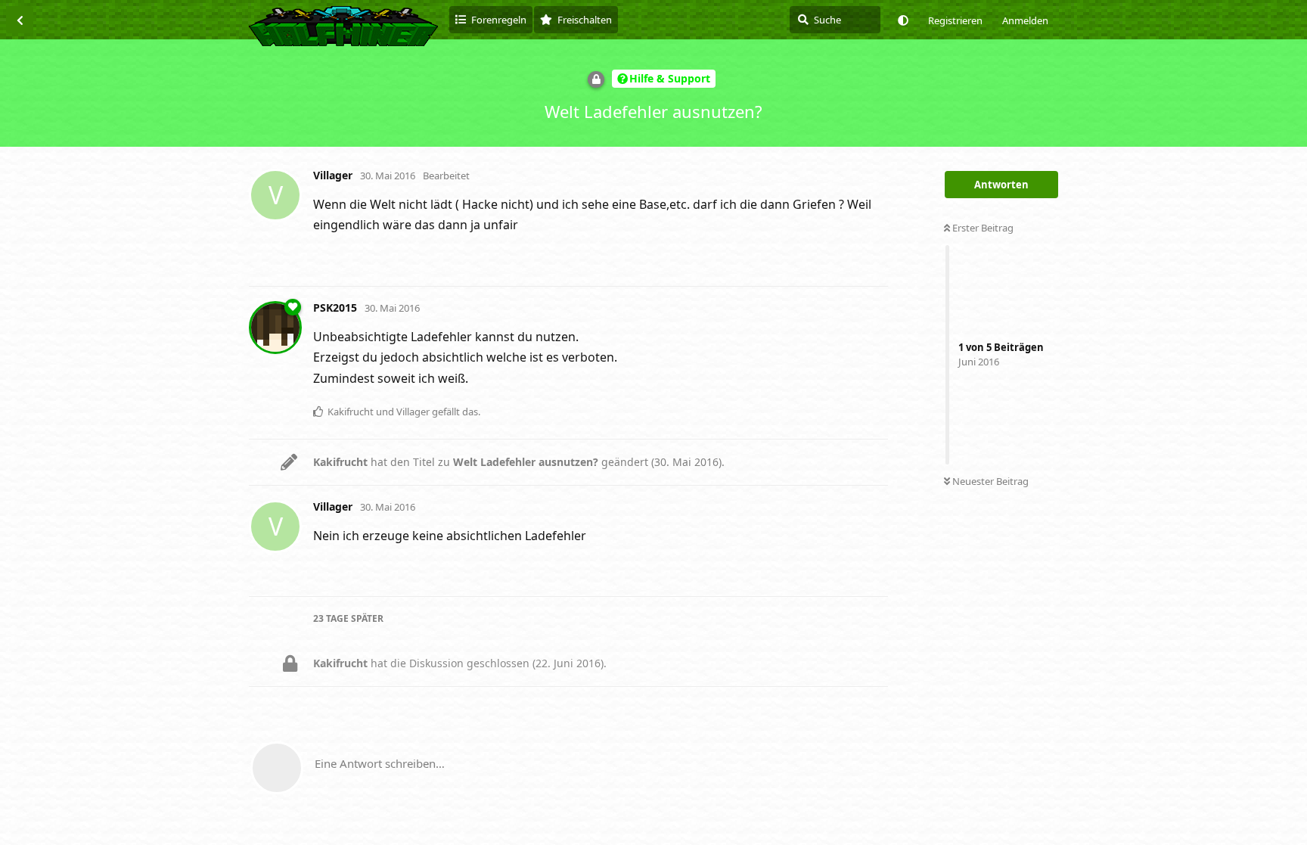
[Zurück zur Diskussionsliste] (19, 19)
